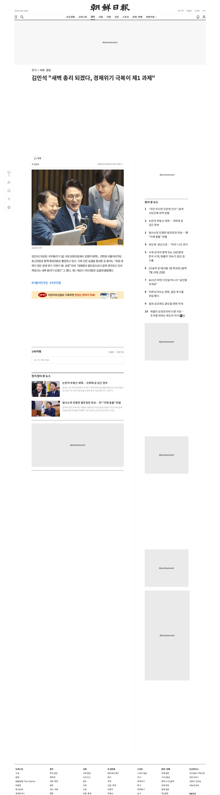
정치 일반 (54, 773)
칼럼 (17, 777)
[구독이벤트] (78, 295)
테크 (109, 777)
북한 (51, 785)
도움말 (111, 352)
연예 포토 (165, 785)
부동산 (110, 793)
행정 (51, 793)
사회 (85, 769)
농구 (139, 793)
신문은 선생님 (195, 781)
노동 (85, 789)
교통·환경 (87, 793)
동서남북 (19, 789)
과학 (109, 781)
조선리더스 (194, 769)
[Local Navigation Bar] (16, 17)
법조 (85, 781)
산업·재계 (111, 785)
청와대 (52, 777)
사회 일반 (87, 773)
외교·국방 (54, 789)
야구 (139, 777)
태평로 (18, 785)
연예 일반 (165, 773)
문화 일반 (165, 789)
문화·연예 (165, 769)
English (189, 11)
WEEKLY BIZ (113, 773)
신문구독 (180, 11)
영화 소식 (165, 781)
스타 (163, 777)
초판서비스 (194, 777)
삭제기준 (120, 352)
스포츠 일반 (142, 773)
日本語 (197, 11)
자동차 (110, 789)
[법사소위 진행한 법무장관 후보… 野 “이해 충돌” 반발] (46, 409)
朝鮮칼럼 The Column (25, 781)
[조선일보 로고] (110, 7)
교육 (85, 785)
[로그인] (204, 17)
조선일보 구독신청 (197, 773)
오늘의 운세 (194, 785)
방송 (168, 777)
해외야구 (141, 781)
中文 (204, 11)
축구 (139, 785)
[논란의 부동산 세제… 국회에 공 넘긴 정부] (46, 389)
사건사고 (86, 777)
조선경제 (111, 769)
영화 (166, 793)
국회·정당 (45, 70)
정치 (34, 70)
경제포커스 (20, 793)
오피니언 (19, 769)
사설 (17, 773)
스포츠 (140, 769)
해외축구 (141, 789)
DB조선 (192, 793)
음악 (172, 781)
